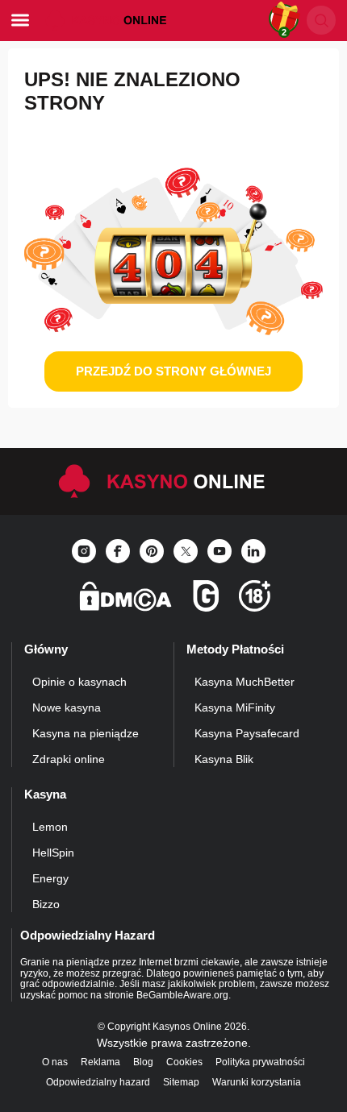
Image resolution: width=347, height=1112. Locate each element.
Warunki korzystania (256, 1082)
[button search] (321, 20)
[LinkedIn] (253, 551)
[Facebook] (118, 551)
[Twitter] (186, 551)
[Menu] (20, 20)
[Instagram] (84, 551)
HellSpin (53, 852)
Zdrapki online (68, 759)
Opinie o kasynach (79, 681)
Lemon (50, 826)
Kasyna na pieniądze (85, 733)
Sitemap (181, 1082)
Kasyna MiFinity (234, 707)
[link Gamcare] (206, 600)
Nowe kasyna (66, 707)
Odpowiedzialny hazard (98, 1082)
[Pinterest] (152, 551)
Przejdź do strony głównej (173, 371)
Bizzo (46, 904)
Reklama (100, 1062)
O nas (55, 1062)
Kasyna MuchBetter (244, 681)
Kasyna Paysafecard (246, 733)
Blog (143, 1062)
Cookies (184, 1062)
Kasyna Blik (223, 759)
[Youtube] (219, 551)
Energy (50, 878)
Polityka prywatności (260, 1062)
